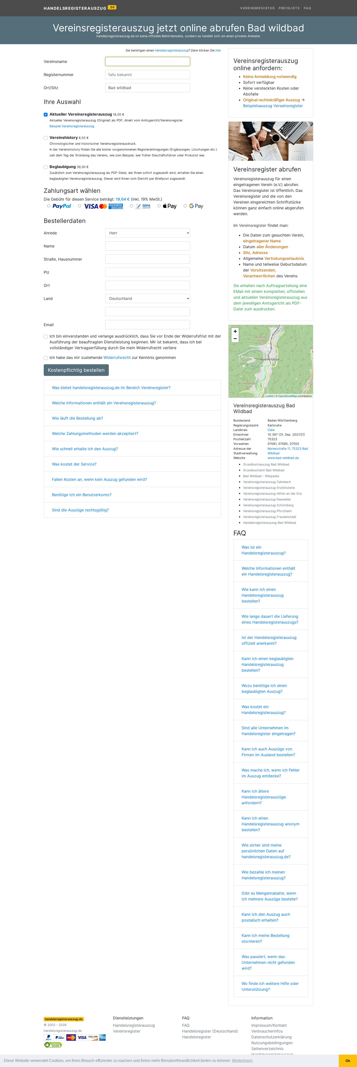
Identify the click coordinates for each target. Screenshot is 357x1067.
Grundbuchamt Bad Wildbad (263, 470)
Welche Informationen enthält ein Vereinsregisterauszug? (104, 402)
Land (48, 298)
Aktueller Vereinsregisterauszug (87, 114)
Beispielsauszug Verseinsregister (273, 105)
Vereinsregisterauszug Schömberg (268, 505)
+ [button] (235, 331)
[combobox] (147, 61)
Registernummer (59, 74)
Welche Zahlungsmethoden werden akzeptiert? (95, 433)
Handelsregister (196, 1036)
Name (49, 246)
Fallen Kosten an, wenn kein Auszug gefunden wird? (99, 479)
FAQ (307, 8)
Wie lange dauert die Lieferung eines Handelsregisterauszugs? (270, 619)
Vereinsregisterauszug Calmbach (267, 482)
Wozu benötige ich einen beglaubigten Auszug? (264, 688)
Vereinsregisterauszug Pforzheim (267, 511)
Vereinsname (55, 61)
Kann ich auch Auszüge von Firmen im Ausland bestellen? (268, 751)
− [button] (235, 339)
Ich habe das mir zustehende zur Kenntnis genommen (113, 357)
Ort (47, 285)
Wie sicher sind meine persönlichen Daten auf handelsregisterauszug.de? (266, 851)
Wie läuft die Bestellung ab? (77, 418)
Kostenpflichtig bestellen (76, 370)
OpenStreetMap (287, 396)
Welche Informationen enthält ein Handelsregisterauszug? (268, 571)
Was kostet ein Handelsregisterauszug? (264, 709)
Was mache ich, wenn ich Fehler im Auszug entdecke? (271, 773)
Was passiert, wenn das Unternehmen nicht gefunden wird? (268, 962)
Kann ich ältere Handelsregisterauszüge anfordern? (264, 797)
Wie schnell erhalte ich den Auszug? (85, 448)
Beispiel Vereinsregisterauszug (72, 126)
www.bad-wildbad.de (283, 458)
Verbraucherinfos (267, 1031)
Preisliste (289, 8)
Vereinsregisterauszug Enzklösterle (269, 488)
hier (218, 50)
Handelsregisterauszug (79, 8)
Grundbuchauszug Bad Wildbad (266, 464)
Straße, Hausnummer (63, 259)
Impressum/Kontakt (269, 1025)
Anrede (50, 232)
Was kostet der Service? (74, 464)
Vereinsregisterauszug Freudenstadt (269, 517)
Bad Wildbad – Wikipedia (261, 476)
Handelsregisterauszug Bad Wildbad (269, 523)
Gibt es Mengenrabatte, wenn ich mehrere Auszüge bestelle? (270, 896)
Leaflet (269, 396)
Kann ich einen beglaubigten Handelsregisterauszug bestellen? (267, 664)
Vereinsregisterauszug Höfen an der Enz (272, 493)
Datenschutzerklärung (271, 1036)
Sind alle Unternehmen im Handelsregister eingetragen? (269, 730)
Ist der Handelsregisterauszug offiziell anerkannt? (269, 640)
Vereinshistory (69, 137)
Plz (46, 272)
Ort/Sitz (51, 87)
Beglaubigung (69, 166)
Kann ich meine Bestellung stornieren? (265, 938)
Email (49, 324)
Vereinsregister (257, 8)
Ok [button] (348, 1061)
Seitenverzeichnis (267, 1048)
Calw (271, 430)
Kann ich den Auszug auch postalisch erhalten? (266, 917)
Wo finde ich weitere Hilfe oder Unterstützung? (270, 986)
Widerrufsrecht (117, 357)
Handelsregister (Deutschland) (210, 1031)
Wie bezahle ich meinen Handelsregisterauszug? (264, 875)
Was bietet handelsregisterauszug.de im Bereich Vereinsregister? (111, 387)
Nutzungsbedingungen (272, 1042)
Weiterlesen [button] (242, 1061)
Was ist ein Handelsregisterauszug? (264, 550)
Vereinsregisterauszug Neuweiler (267, 499)
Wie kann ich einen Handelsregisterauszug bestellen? (263, 595)
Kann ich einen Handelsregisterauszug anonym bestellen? (270, 824)
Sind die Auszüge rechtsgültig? (80, 510)
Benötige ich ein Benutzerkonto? (81, 494)
